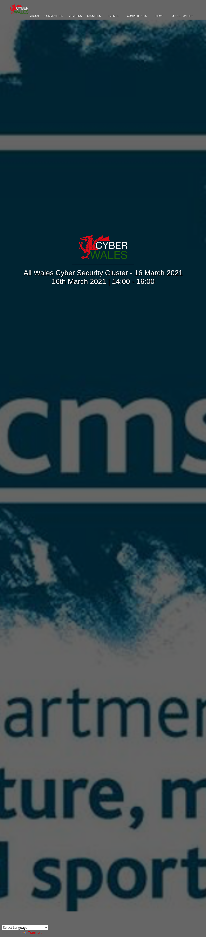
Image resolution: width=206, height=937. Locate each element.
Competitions (137, 15)
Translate (35, 932)
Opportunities (182, 15)
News (159, 15)
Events (113, 15)
